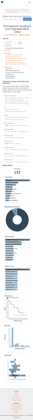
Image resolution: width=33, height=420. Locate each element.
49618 (7, 103)
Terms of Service (16, 398)
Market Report (24, 35)
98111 (7, 98)
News (16, 393)
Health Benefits (16, 407)
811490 (7, 117)
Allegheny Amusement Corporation (16, 62)
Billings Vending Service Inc (13, 56)
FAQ (16, 395)
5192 (6, 131)
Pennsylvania (24, 10)
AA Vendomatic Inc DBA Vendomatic (16, 58)
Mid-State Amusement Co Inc (14, 55)
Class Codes (14, 10)
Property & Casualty (16, 405)
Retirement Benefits (16, 409)
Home (7, 10)
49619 (7, 100)
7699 (6, 109)
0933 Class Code (12, 12)
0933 (20, 41)
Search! (28, 19)
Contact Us (16, 397)
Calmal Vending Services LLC (14, 60)
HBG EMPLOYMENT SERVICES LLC (16, 64)
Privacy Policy (17, 400)
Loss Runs (16, 412)
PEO (16, 411)
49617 (7, 101)
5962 (6, 111)
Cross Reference (10, 35)
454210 (7, 119)
